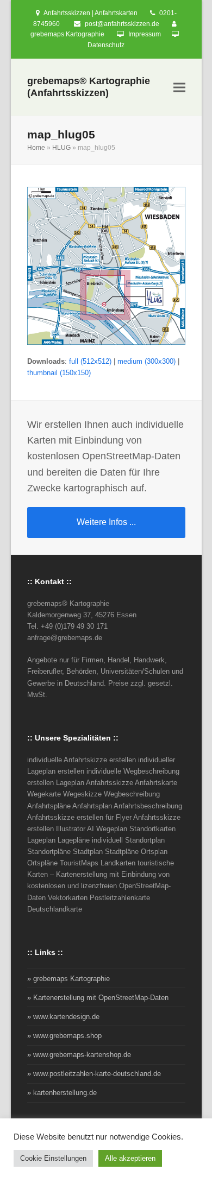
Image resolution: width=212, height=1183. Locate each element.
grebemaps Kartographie (67, 34)
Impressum (144, 34)
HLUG (61, 147)
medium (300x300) (146, 361)
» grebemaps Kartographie (68, 979)
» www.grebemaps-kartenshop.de (79, 1055)
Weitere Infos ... (106, 522)
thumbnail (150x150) (59, 373)
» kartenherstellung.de (62, 1093)
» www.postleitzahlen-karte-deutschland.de (94, 1074)
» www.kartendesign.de (63, 1017)
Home (36, 147)
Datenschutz (106, 45)
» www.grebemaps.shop (64, 1036)
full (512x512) (90, 361)
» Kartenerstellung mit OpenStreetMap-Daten (98, 998)
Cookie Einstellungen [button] (53, 1158)
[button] (179, 87)
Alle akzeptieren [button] (130, 1158)
